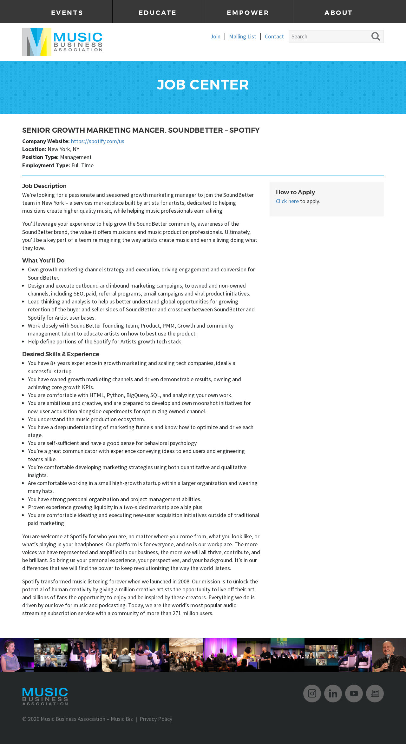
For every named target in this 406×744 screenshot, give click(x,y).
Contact (274, 36)
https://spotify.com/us (97, 141)
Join (215, 36)
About (338, 13)
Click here (287, 201)
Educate (158, 13)
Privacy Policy (156, 718)
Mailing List (242, 36)
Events (67, 13)
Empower (248, 13)
